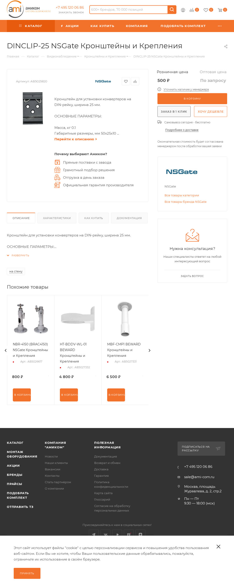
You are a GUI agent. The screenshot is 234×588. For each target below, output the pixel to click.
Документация (129, 218)
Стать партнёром (58, 482)
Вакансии (52, 469)
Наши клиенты (56, 463)
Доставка (101, 469)
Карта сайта (103, 493)
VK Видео (117, 534)
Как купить (93, 218)
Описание (21, 218)
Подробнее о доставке (182, 130)
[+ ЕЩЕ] (220, 26)
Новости (51, 456)
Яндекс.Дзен (140, 534)
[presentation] (5, 350)
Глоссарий (102, 499)
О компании (54, 488)
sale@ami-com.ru (199, 477)
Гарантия (101, 475)
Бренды (14, 475)
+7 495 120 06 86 (70, 7)
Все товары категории (182, 195)
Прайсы (14, 484)
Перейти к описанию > (75, 139)
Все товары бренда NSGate (186, 201)
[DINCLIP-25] (33, 108)
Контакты (52, 475)
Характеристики (57, 218)
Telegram (94, 534)
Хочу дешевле (211, 111)
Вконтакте (105, 534)
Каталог (15, 442)
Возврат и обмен (107, 463)
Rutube (129, 534)
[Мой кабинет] (183, 11)
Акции (13, 465)
